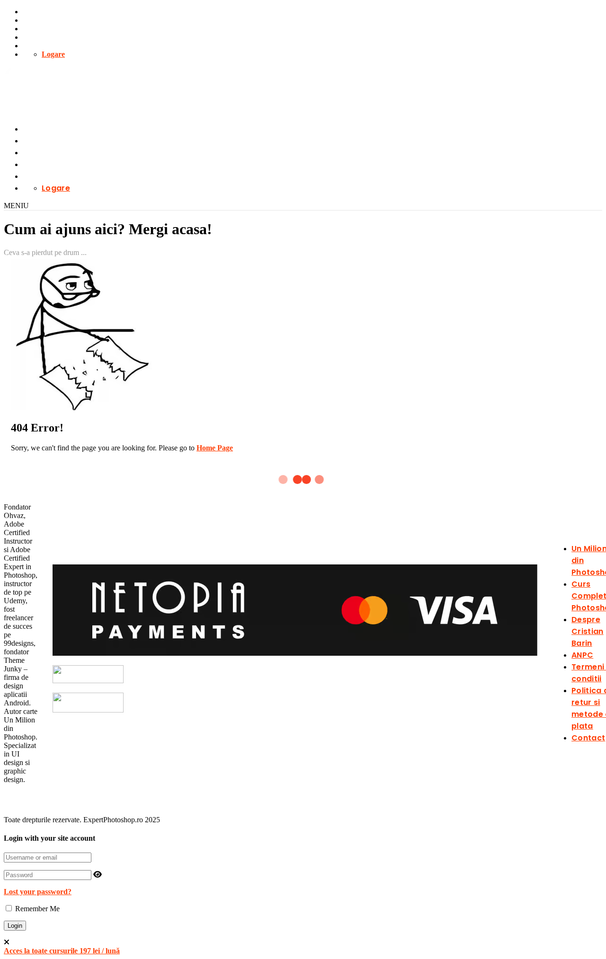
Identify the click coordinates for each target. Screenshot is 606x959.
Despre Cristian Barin (587, 631)
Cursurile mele (46, 12)
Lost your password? (37, 892)
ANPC (582, 655)
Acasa (32, 20)
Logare (53, 54)
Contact (35, 46)
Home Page (214, 448)
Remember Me (36, 909)
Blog (30, 29)
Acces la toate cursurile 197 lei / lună (62, 951)
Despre (34, 37)
